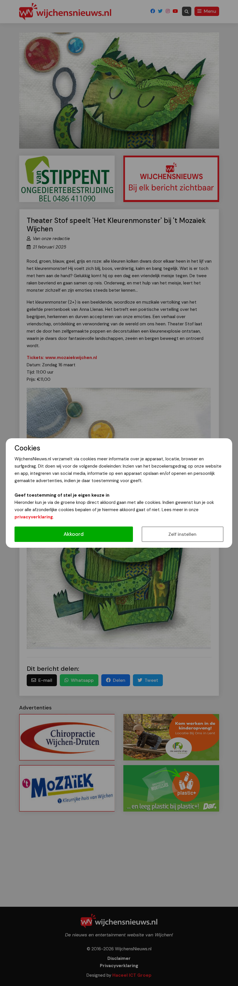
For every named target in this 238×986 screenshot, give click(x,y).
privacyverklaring (34, 517)
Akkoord (74, 534)
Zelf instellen (182, 534)
